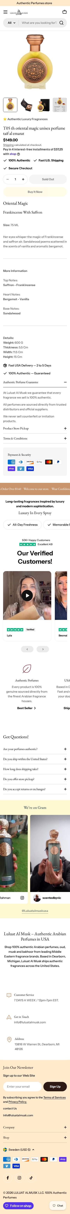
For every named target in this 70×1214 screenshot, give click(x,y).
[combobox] (35, 23)
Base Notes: (11, 308)
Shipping (8, 144)
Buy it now (35, 192)
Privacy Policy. (18, 1102)
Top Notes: (10, 280)
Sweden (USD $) (20, 1149)
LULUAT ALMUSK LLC (29, 1193)
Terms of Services (54, 1097)
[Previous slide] (27, 649)
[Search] (61, 22)
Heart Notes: (11, 294)
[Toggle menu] (5, 12)
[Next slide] (43, 649)
